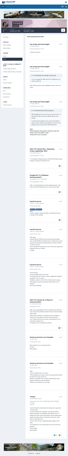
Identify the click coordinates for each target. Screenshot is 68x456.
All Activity (5, 37)
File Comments (7, 93)
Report (60, 44)
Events (4, 79)
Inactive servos (35, 201)
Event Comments (7, 82)
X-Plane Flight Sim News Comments (12, 71)
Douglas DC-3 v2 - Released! (39, 179)
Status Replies (6, 48)
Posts (4, 59)
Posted (37, 48)
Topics (5, 56)
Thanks (32, 397)
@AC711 (33, 209)
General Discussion (36, 153)
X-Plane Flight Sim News (9, 68)
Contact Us (31, 453)
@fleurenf (38, 209)
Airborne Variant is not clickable (41, 337)
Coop (49, 110)
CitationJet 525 (35, 46)
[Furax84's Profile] (63, 30)
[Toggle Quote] (32, 75)
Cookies (37, 453)
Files (4, 90)
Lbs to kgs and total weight (39, 44)
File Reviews (6, 97)
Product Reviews (7, 105)
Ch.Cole (51, 75)
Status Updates (7, 45)
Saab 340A (34, 339)
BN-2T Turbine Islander (37, 203)
